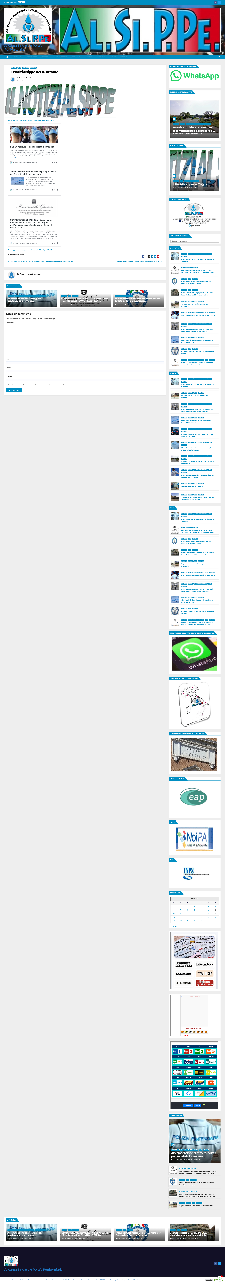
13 (174, 913)
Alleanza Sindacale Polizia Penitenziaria (33, 1269)
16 (194, 913)
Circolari (45, 57)
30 (194, 921)
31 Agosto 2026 (178, 1159)
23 (194, 917)
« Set (172, 926)
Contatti (101, 57)
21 (181, 917)
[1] (220, 1278)
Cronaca (17, 295)
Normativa (88, 57)
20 (174, 917)
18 (208, 913)
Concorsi (76, 57)
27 (174, 921)
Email (8, 368)
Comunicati (14, 67)
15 (187, 913)
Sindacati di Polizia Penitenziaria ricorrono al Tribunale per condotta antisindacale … (42, 261)
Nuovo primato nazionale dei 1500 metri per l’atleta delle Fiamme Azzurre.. (137, 299)
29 (187, 921)
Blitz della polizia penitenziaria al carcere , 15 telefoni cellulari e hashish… (194, 131)
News (19, 67)
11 (208, 910)
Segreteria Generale (25, 78)
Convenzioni (125, 57)
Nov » (176, 926)
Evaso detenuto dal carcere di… (192, 486)
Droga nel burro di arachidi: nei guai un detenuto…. (196, 1206)
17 (201, 913)
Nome (8, 359)
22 (187, 917)
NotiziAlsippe (31, 57)
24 (201, 917)
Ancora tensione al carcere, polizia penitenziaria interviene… (25, 299)
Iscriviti (113, 57)
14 (181, 913)
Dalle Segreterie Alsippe (27, 295)
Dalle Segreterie (60, 57)
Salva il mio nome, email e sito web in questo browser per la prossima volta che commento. (36, 385)
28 (181, 921)
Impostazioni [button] (209, 1280)
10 (201, 910)
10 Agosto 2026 (179, 187)
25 (208, 917)
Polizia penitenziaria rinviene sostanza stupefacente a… (139, 261)
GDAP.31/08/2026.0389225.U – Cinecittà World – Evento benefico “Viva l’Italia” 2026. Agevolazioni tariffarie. (84, 300)
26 (215, 917)
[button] (219, 57)
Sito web (9, 376)
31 (201, 921)
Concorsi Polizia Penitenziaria (196, 312)
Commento (10, 323)
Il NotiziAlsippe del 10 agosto (191, 184)
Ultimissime (16, 57)
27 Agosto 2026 (179, 134)
